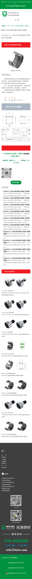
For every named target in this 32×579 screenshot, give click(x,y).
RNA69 (27, 26)
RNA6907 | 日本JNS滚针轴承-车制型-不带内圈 (16, 204)
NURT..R (6, 354)
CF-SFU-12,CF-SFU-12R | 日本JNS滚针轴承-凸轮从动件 (15, 314)
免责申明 (4, 467)
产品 (9, 26)
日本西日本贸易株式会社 (8, 486)
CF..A (3, 332)
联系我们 (4, 463)
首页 (5, 26)
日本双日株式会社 (6, 480)
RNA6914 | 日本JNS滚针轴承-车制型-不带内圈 (16, 218)
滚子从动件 (11, 354)
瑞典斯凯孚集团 (6, 488)
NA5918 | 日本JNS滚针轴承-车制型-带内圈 (12, 375)
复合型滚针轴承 (13, 393)
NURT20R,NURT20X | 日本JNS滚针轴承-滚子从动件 (15, 356)
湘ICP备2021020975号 (18, 568)
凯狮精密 (26, 154)
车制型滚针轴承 (19, 26)
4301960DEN (20, 563)
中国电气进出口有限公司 (8, 478)
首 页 (4, 455)
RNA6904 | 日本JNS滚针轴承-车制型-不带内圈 (16, 191)
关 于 (4, 465)
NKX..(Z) (6, 393)
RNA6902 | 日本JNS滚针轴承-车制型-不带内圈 (16, 198)
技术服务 (4, 461)
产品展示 (4, 459)
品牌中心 (4, 457)
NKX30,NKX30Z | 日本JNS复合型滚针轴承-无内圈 (14, 395)
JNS (12, 26)
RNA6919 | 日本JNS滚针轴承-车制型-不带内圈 (16, 224)
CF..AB (3, 291)
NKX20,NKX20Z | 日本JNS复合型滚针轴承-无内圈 (14, 436)
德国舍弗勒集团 (6, 490)
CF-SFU (3, 312)
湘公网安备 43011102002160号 (17, 573)
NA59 (5, 373)
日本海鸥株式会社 (6, 484)
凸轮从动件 (10, 291)
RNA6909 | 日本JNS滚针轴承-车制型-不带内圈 (16, 211)
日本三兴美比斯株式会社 (8, 482)
